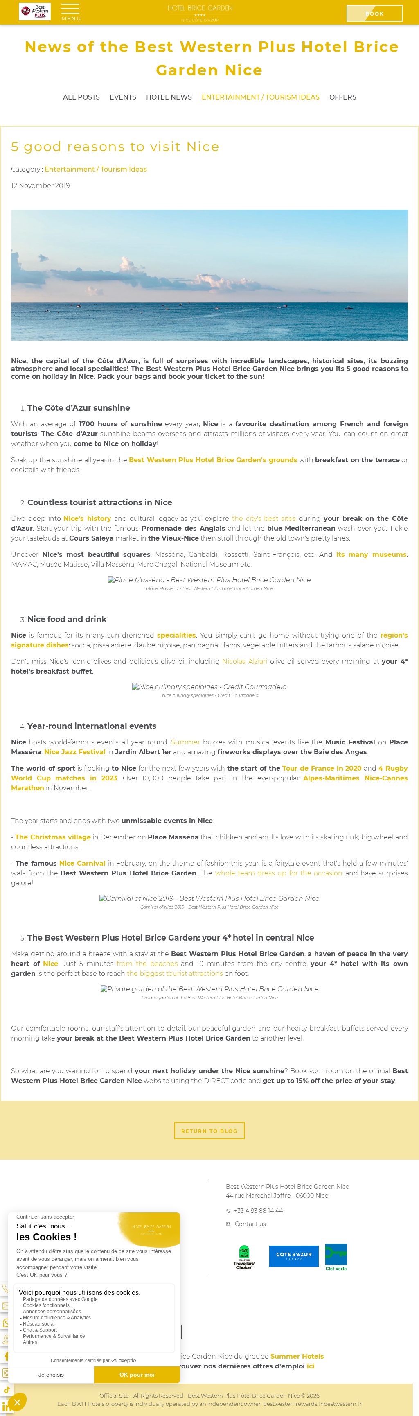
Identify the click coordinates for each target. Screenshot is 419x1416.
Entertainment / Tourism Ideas (261, 97)
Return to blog (209, 1131)
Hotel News (169, 97)
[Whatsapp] (7, 1322)
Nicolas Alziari (244, 661)
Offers (342, 97)
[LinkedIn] (7, 1406)
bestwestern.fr (343, 1403)
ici (311, 1366)
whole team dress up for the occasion (279, 873)
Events (123, 97)
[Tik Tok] (7, 1389)
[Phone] (7, 1289)
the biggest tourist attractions (175, 973)
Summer (185, 742)
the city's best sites (264, 519)
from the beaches (147, 964)
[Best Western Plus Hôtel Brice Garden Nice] (200, 13)
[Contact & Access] (7, 1305)
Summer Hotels (297, 1356)
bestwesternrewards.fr (292, 1403)
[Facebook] (7, 1356)
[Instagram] (7, 1373)
